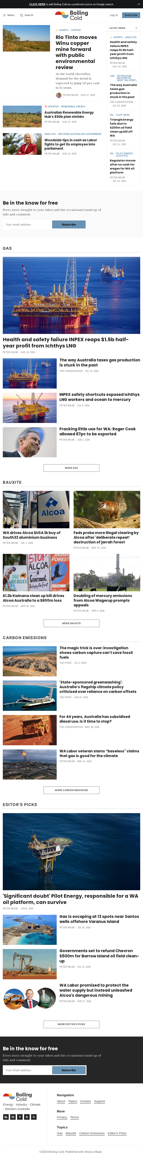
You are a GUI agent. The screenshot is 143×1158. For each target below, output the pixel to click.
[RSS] (34, 1117)
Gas (60, 1133)
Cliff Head (123, 115)
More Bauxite (71, 623)
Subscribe (131, 15)
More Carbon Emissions (71, 790)
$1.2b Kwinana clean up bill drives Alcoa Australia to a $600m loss (33, 598)
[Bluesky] (13, 1117)
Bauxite (71, 1133)
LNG (112, 76)
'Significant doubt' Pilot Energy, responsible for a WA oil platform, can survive (70, 899)
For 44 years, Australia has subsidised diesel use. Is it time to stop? (94, 719)
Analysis (50, 134)
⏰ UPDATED (51, 107)
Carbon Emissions (92, 1133)
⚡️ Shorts (62, 30)
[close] (139, 4)
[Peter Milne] (59, 95)
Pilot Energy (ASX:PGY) (124, 155)
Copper (76, 30)
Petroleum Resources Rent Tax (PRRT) (126, 78)
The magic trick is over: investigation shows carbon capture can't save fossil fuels (96, 652)
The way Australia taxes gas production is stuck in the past (123, 91)
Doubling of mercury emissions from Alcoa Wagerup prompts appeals (103, 600)
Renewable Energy (73, 107)
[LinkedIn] (6, 1117)
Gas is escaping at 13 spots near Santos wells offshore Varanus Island (99, 919)
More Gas (71, 468)
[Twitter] (27, 1117)
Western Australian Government (80, 134)
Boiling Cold (56, 1151)
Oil (112, 115)
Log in (114, 15)
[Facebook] (20, 1117)
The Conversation (121, 102)
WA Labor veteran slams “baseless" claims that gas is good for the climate (99, 753)
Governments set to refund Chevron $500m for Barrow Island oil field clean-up (99, 956)
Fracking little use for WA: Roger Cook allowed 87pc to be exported (97, 431)
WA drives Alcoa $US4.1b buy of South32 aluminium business (32, 535)
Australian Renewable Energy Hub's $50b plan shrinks (69, 114)
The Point (65, 663)
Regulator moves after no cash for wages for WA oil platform (123, 167)
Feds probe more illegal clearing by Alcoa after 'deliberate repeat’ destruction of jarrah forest (106, 537)
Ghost (88, 1151)
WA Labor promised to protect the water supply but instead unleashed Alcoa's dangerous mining (95, 990)
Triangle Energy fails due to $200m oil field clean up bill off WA (121, 128)
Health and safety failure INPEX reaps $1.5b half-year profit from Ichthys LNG (123, 50)
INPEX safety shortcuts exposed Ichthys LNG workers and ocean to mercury (99, 397)
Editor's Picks (117, 1133)
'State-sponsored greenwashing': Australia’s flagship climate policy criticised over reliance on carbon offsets (98, 687)
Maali (98, 1151)
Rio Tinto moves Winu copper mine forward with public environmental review (76, 52)
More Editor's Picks (71, 1024)
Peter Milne (70, 95)
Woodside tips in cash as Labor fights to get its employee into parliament (70, 144)
